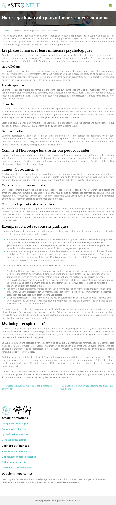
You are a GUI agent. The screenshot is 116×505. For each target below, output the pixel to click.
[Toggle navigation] (110, 5)
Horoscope (9, 30)
